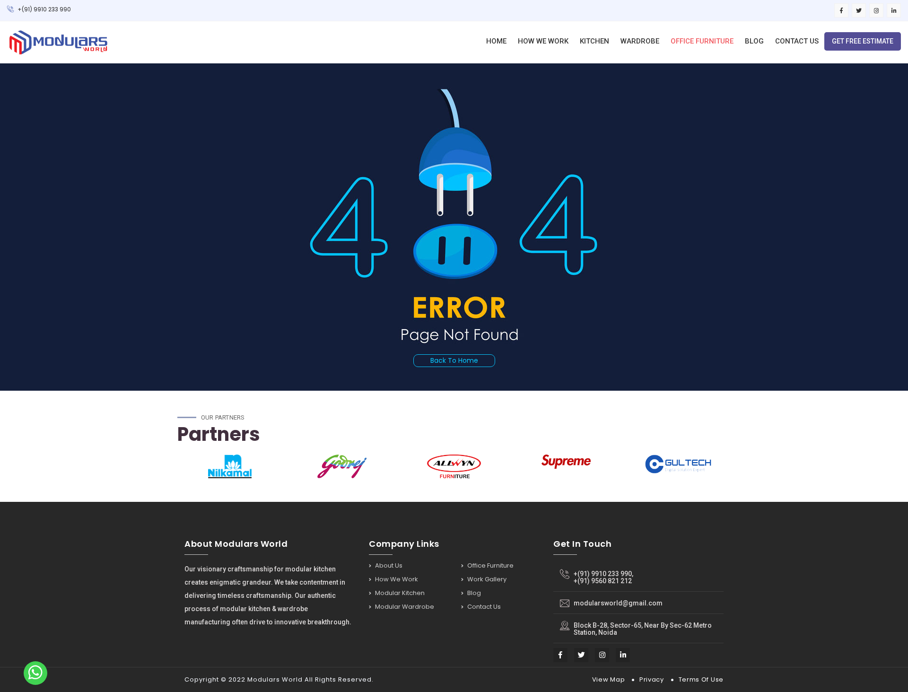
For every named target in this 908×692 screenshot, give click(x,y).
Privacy (651, 679)
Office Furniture (702, 41)
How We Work (543, 41)
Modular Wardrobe (404, 606)
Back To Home (454, 360)
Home (496, 41)
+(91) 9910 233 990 (43, 9)
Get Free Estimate (862, 41)
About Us (388, 566)
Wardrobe (639, 41)
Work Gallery (486, 579)
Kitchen (594, 41)
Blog (754, 41)
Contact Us (797, 41)
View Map (608, 679)
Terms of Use (701, 679)
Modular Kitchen (399, 592)
